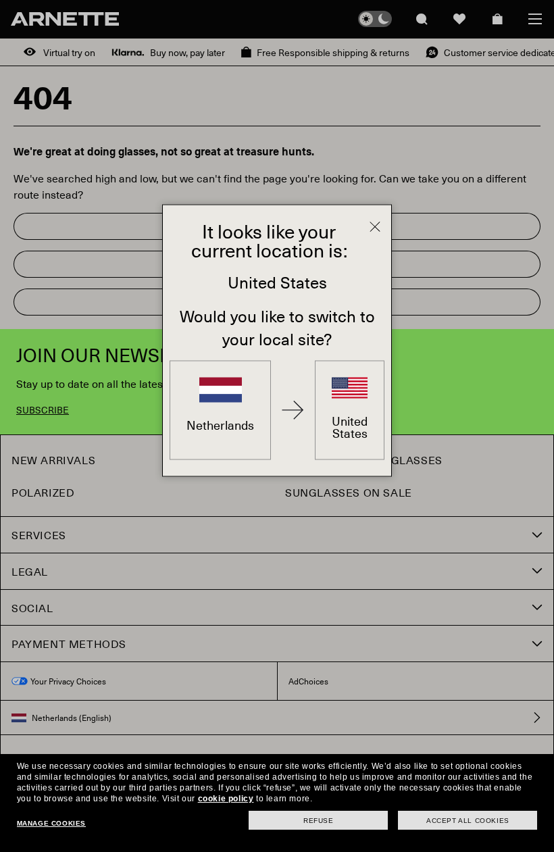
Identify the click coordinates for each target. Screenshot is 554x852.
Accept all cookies (467, 820)
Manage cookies (51, 823)
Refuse (318, 820)
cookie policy (226, 798)
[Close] (375, 227)
